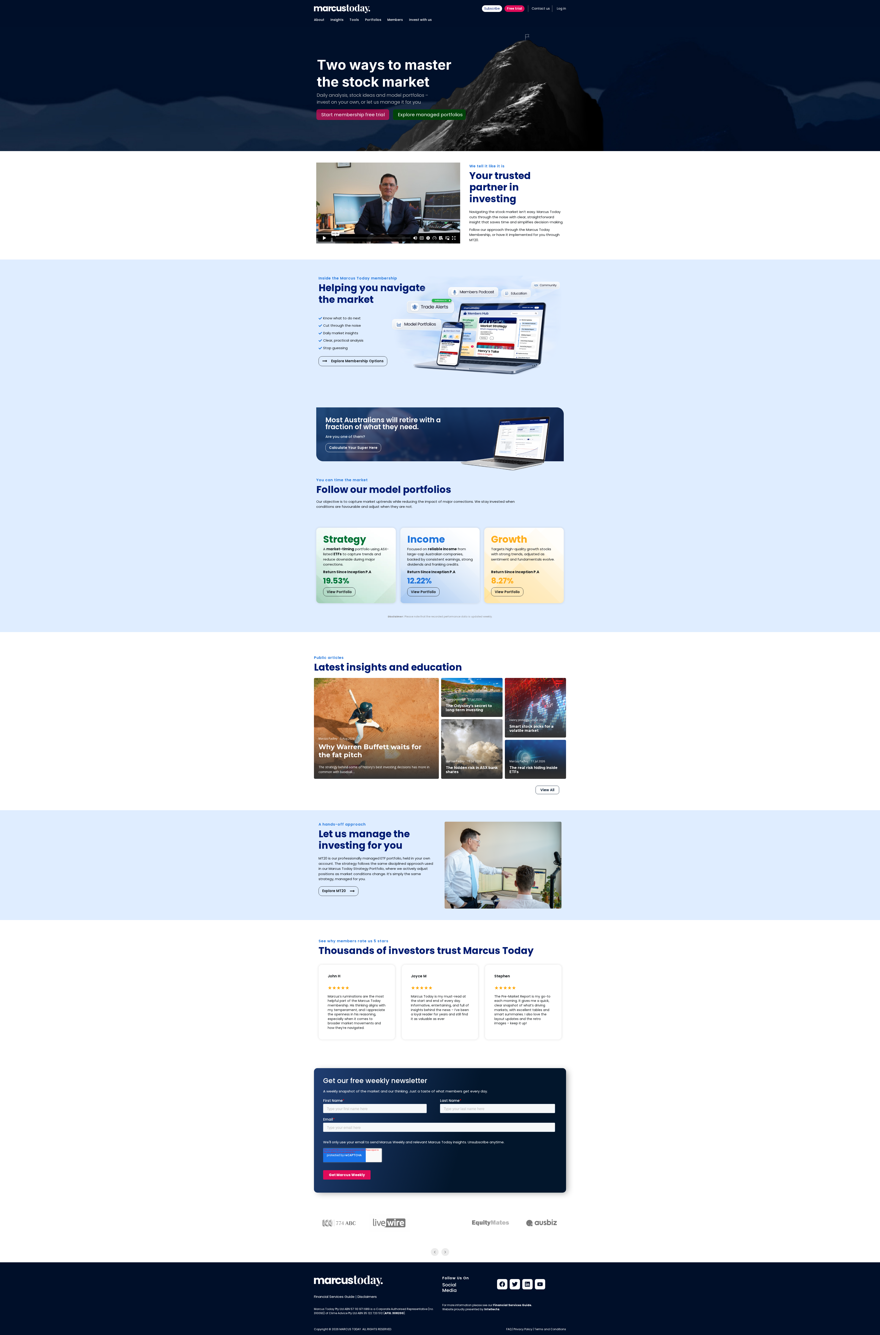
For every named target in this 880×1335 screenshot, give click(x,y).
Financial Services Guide (334, 1296)
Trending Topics (549, 685)
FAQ (509, 1329)
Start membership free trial (353, 114)
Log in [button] (561, 8)
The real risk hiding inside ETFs (533, 770)
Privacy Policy (523, 1329)
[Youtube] (540, 1284)
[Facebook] (502, 1284)
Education (424, 685)
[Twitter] (515, 1284)
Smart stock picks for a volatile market (531, 728)
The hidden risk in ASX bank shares (472, 770)
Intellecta (491, 1309)
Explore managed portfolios (430, 114)
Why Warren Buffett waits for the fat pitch (370, 751)
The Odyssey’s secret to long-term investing (469, 708)
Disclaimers (367, 1296)
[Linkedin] (527, 1284)
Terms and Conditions (550, 1329)
